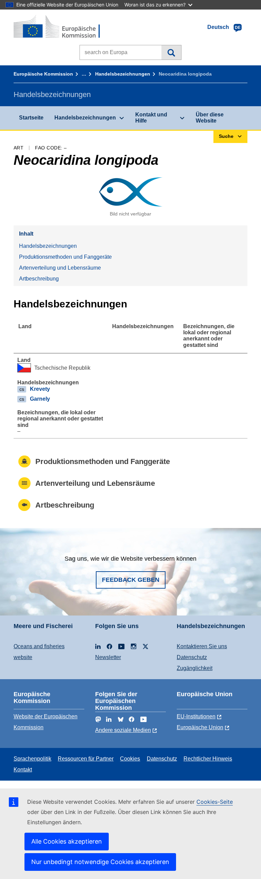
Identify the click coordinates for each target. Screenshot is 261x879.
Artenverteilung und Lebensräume (60, 268)
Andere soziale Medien (123, 730)
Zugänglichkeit (194, 668)
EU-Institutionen (196, 716)
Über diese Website (210, 118)
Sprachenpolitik (32, 759)
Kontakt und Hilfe (151, 118)
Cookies (130, 759)
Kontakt (23, 769)
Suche (171, 52)
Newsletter (108, 657)
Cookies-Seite (214, 801)
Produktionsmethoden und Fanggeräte (65, 257)
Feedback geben (130, 579)
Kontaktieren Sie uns (202, 646)
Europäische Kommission (43, 74)
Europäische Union (200, 727)
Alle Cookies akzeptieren (66, 841)
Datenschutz (192, 657)
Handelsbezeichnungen (122, 74)
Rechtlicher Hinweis (208, 759)
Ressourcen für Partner (86, 759)
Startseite (31, 118)
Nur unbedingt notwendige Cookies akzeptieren (100, 861)
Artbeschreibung (39, 279)
